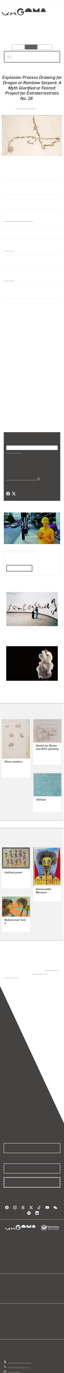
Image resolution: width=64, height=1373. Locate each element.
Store (6, 1283)
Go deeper (51, 35)
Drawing (8, 250)
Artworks (12, 35)
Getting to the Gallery (19, 1346)
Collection (24, 23)
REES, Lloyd (11, 761)
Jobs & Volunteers (18, 1369)
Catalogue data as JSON (20, 470)
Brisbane (9, 279)
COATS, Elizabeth (45, 795)
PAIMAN (40, 885)
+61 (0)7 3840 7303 (19, 1351)
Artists (31, 35)
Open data (9, 1276)
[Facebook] (8, 485)
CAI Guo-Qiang (25, 107)
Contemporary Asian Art (18, 220)
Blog (35, 1276)
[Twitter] (14, 485)
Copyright (51, 1369)
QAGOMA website (13, 1279)
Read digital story (18, 560)
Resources (45, 47)
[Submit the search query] (6, 56)
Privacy (37, 1369)
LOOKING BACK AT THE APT (21, 542)
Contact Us (14, 1356)
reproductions (50, 957)
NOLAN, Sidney (44, 748)
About (36, 1279)
